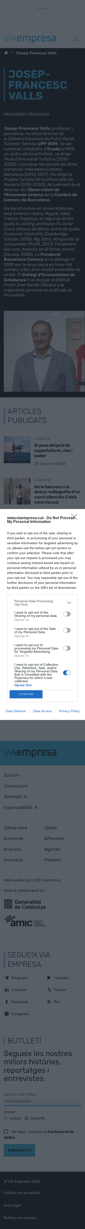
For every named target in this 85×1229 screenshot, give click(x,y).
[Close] (75, 518)
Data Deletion (16, 711)
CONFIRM (26, 694)
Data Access (42, 711)
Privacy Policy (69, 711)
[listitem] (42, 602)
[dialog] (42, 614)
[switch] (67, 614)
